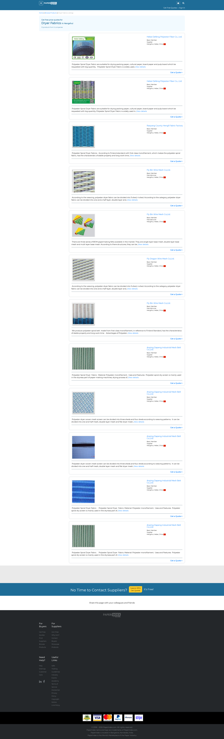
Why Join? (55, 635)
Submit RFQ (135, 589)
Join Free (55, 632)
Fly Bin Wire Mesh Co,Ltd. (158, 170)
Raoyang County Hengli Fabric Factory (165, 126)
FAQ (40, 666)
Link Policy (56, 705)
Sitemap (42, 669)
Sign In (182, 8)
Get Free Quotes (170, 8)
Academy (55, 681)
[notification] (178, 3)
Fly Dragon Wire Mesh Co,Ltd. (160, 259)
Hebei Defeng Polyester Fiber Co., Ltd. (164, 37)
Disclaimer (56, 690)
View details (140, 67)
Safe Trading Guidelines (56, 669)
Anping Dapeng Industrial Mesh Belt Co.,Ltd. (164, 348)
